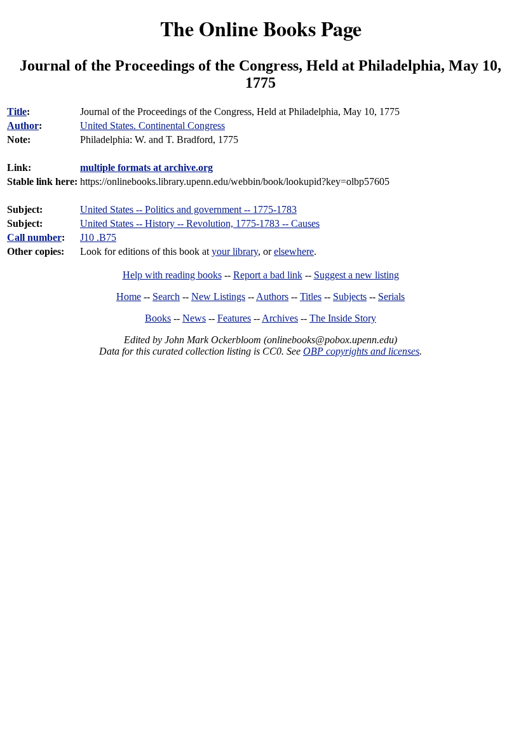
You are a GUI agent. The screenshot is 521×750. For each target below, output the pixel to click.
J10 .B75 (98, 237)
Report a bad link (267, 274)
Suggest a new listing (356, 274)
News (194, 318)
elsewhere (294, 251)
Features (234, 318)
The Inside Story (342, 318)
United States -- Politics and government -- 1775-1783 (188, 209)
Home (128, 296)
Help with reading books (172, 274)
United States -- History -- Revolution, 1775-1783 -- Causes (200, 223)
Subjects (350, 296)
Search (166, 296)
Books (158, 318)
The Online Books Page (261, 28)
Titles (310, 296)
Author (23, 125)
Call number (34, 237)
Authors (272, 296)
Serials (391, 296)
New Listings (218, 296)
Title (17, 111)
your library (235, 251)
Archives (280, 318)
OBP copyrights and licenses (361, 351)
